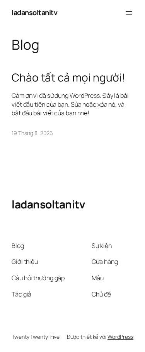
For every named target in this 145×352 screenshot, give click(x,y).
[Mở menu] (128, 12)
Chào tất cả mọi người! (68, 77)
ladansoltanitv (34, 12)
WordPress (120, 336)
